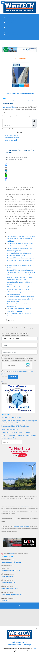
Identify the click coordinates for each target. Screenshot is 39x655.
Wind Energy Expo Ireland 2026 (12, 595)
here (35, 649)
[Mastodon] (20, 178)
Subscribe (5, 377)
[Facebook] (20, 164)
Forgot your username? (11, 138)
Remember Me (9, 129)
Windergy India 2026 (9, 582)
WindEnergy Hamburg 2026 (11, 570)
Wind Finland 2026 (8, 576)
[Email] (20, 168)
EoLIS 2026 (5, 601)
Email (3, 349)
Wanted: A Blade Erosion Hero (12, 417)
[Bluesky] (20, 166)
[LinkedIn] (20, 171)
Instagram (11, 553)
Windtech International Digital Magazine (23, 360)
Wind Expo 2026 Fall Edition (11, 562)
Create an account (10, 140)
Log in (19, 132)
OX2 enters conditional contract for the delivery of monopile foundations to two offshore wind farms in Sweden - (19, 277)
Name (3, 342)
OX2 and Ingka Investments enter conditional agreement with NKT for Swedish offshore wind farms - (21, 238)
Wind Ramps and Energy (10, 429)
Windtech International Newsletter (14, 358)
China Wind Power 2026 (10, 589)
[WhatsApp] (20, 175)
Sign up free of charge (9, 107)
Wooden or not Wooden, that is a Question (16, 432)
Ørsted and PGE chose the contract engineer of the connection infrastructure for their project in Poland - (20, 260)
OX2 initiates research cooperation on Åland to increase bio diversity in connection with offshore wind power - (20, 299)
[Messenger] (20, 180)
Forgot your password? (11, 135)
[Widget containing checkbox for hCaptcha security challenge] (17, 365)
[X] (20, 173)
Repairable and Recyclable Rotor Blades (15, 426)
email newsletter (25, 506)
